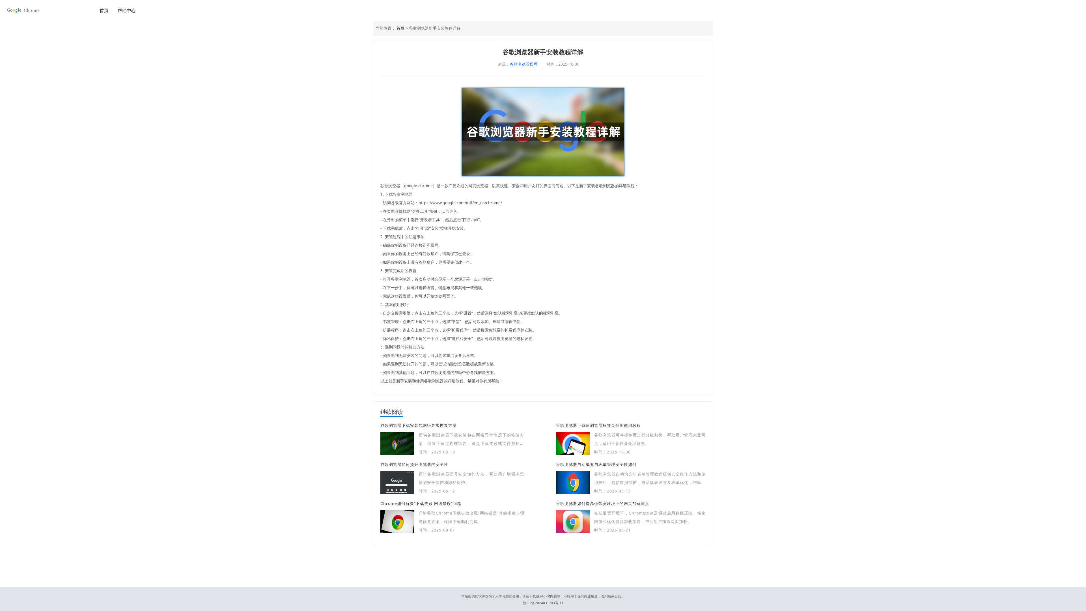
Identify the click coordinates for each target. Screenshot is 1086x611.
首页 (104, 10)
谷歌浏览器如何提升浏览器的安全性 (414, 464)
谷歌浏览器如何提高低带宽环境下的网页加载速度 (602, 503)
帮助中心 (127, 10)
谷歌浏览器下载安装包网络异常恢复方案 (418, 425)
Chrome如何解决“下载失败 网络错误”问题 (420, 503)
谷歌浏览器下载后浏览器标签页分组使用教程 (598, 425)
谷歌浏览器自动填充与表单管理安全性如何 (596, 464)
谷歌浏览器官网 (523, 64)
